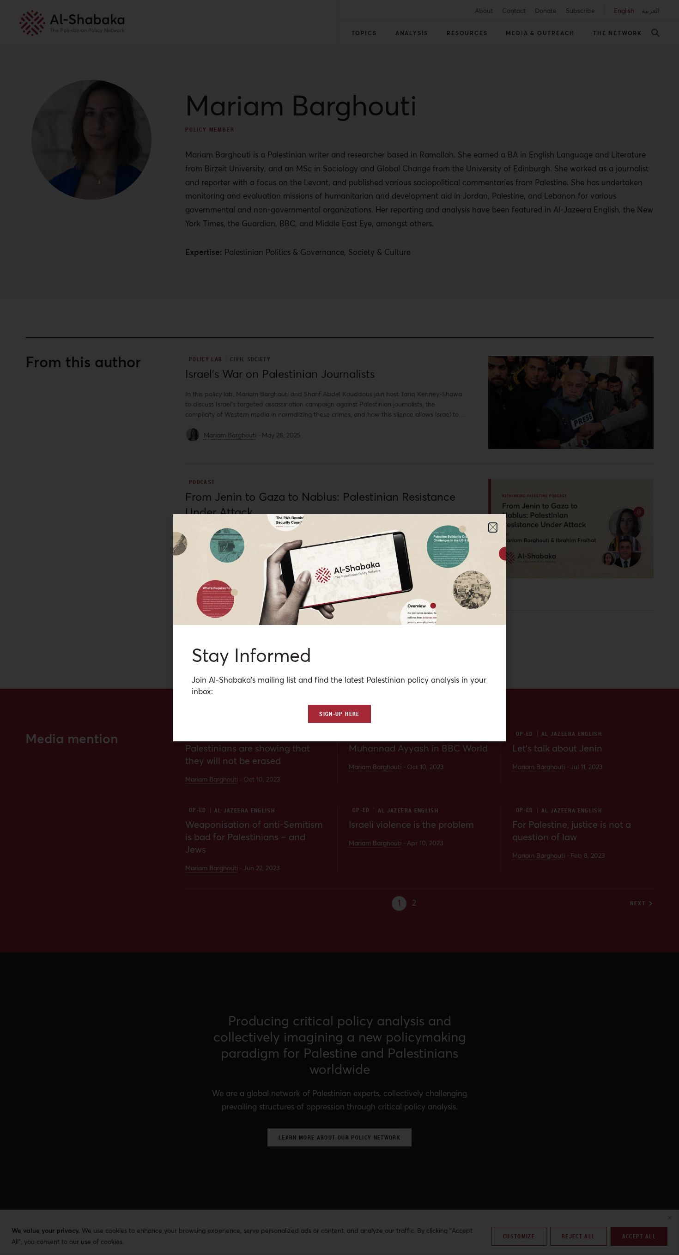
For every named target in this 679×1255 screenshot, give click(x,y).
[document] (339, 627)
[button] (493, 527)
